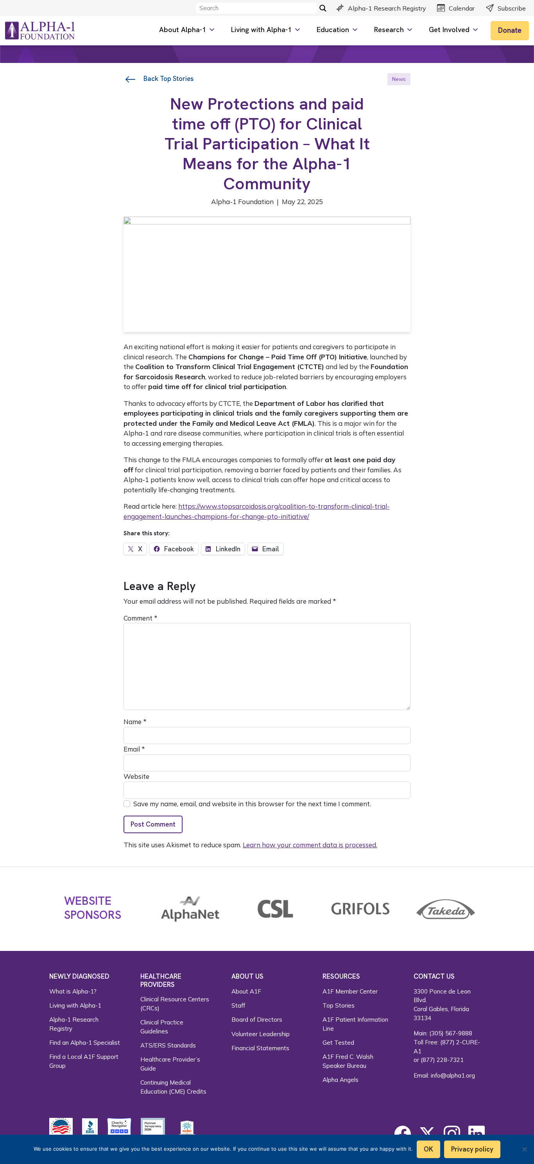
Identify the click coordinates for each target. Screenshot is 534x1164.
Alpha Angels (340, 1079)
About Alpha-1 (182, 29)
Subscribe (512, 8)
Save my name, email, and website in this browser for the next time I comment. (252, 804)
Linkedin (476, 1134)
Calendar (462, 8)
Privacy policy (472, 1149)
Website (136, 776)
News (399, 79)
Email (134, 749)
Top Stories (339, 1005)
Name (135, 721)
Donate (509, 30)
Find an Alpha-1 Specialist (84, 1042)
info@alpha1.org (453, 1075)
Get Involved (449, 29)
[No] (524, 1149)
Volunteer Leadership (260, 1034)
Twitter (427, 1134)
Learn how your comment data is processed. (310, 845)
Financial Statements (260, 1048)
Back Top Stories (168, 78)
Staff (238, 1005)
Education (333, 29)
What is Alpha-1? (73, 991)
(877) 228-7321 (442, 1060)
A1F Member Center (350, 991)
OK (428, 1149)
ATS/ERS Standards (168, 1045)
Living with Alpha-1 (261, 29)
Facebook (402, 1134)
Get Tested (338, 1042)
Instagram (452, 1134)
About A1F (246, 991)
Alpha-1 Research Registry (387, 8)
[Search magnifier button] (322, 8)
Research (389, 29)
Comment (141, 618)
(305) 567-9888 (450, 1033)
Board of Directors (256, 1019)
